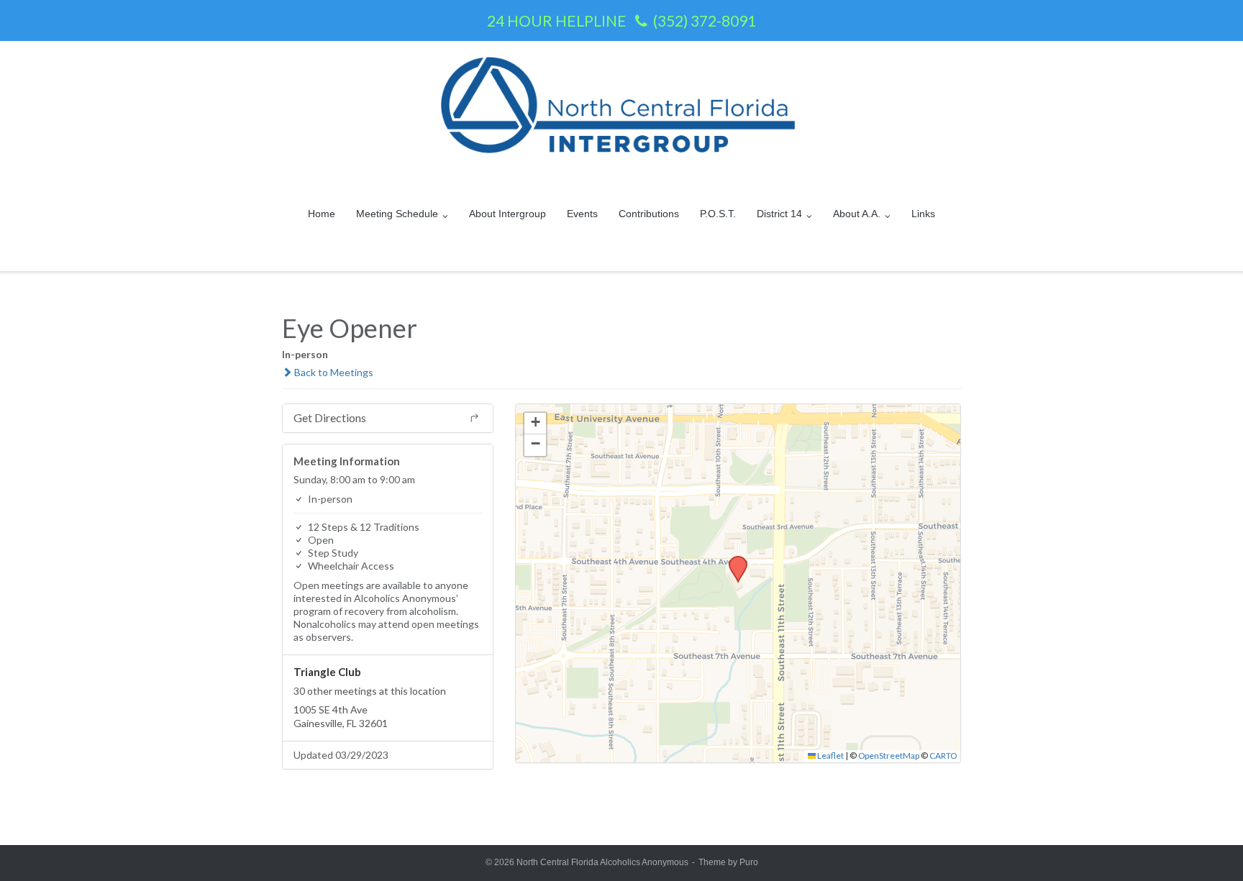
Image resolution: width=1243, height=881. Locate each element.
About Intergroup (507, 213)
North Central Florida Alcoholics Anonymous (602, 862)
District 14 (779, 213)
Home (321, 213)
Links (923, 213)
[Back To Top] (1207, 846)
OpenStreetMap (888, 755)
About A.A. (856, 213)
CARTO (943, 755)
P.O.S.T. (718, 213)
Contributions (649, 213)
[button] (733, 560)
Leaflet (830, 755)
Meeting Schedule (397, 213)
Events (582, 213)
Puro (748, 862)
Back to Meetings (332, 372)
